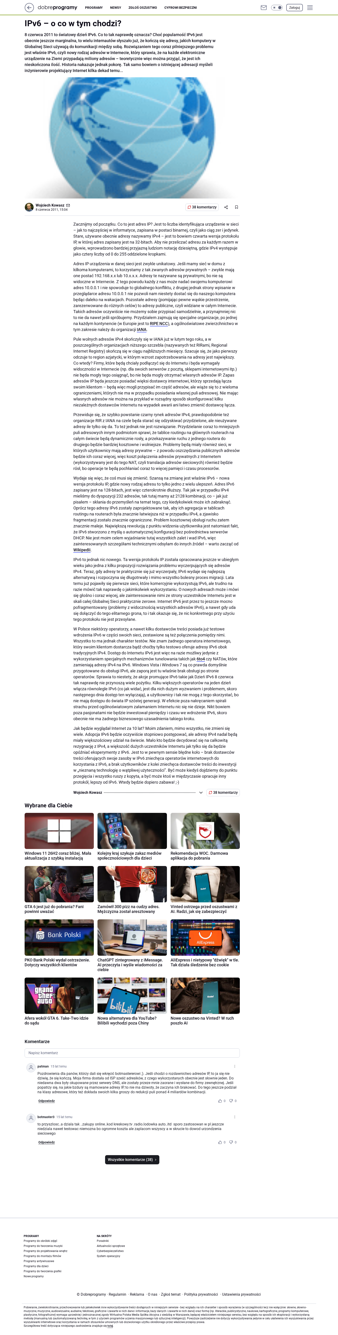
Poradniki (103, 1241)
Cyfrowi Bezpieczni (180, 7)
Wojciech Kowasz (50, 205)
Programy (94, 7)
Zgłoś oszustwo (143, 7)
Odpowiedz (46, 1101)
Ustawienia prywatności (240, 1294)
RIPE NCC (159, 323)
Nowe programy (34, 1276)
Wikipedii (82, 549)
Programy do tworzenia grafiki (42, 1271)
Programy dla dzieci (36, 1266)
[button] (277, 7)
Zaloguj (294, 7)
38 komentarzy (204, 207)
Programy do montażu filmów (42, 1256)
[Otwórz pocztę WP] (263, 7)
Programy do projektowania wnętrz (45, 1251)
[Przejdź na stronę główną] (29, 11)
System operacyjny (108, 1256)
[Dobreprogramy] (61, 7)
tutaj (110, 1325)
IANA (141, 329)
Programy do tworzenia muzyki (43, 1246)
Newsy (115, 7)
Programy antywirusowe (39, 1261)
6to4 (201, 658)
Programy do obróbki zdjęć (40, 1241)
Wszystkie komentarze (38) (130, 1159)
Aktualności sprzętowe (111, 1246)
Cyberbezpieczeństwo (110, 1251)
